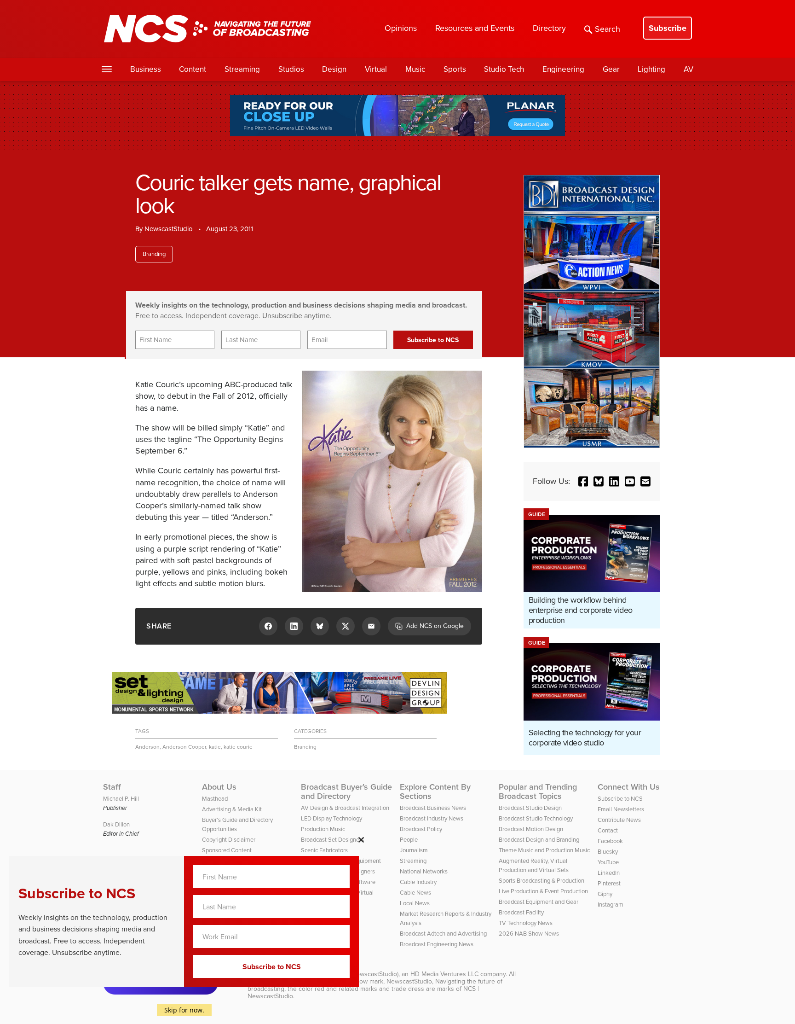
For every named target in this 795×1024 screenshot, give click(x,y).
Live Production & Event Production (543, 891)
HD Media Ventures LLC (444, 974)
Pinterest (609, 883)
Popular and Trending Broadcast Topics (538, 791)
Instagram (610, 904)
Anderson (147, 747)
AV (688, 69)
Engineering (563, 69)
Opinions (401, 28)
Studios (291, 69)
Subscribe (667, 28)
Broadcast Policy (421, 829)
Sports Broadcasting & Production (541, 880)
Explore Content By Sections (435, 791)
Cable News (415, 892)
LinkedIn (609, 872)
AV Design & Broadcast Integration (345, 807)
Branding (154, 254)
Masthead (215, 798)
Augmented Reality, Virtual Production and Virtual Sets (534, 865)
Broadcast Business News (433, 807)
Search (607, 29)
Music (415, 69)
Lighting (651, 69)
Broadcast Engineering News (436, 944)
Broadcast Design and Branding (539, 839)
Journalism (414, 850)
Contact (608, 830)
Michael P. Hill (121, 798)
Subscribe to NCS (620, 798)
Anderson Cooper (184, 747)
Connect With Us (629, 786)
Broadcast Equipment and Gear (538, 901)
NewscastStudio (168, 229)
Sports (455, 69)
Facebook (610, 841)
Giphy (605, 894)
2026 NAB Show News (529, 933)
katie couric (238, 747)
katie (215, 747)
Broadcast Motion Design (531, 829)
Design (334, 69)
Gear (611, 69)
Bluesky (608, 851)
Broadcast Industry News (431, 818)
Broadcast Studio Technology (536, 818)
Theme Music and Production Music (544, 850)
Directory (549, 28)
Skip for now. (184, 1010)
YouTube (608, 862)
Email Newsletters (621, 809)
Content (192, 69)
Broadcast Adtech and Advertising (443, 933)
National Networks (424, 871)
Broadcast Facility (521, 912)
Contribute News (619, 819)
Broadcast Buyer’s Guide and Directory (346, 791)
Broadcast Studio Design (530, 807)
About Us (219, 786)
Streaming (242, 69)
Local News (415, 903)
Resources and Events (474, 28)
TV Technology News (526, 923)
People (409, 839)
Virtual (376, 69)
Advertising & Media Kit (232, 809)
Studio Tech (504, 69)
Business (145, 69)
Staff (112, 786)
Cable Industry (418, 882)
